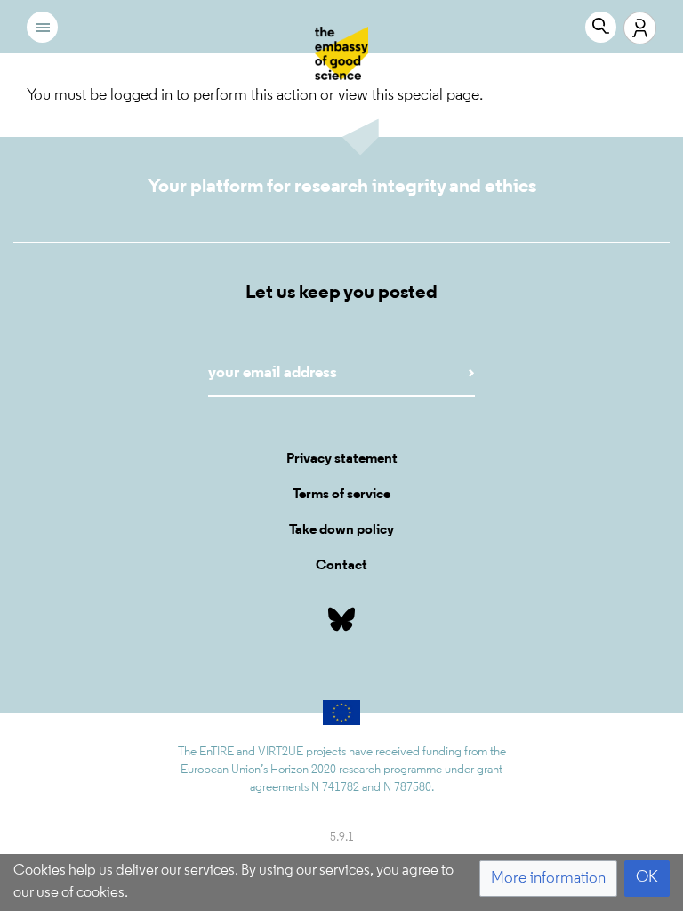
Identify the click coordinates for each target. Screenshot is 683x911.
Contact (341, 566)
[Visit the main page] (341, 53)
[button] (548, 878)
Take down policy (341, 530)
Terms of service (341, 495)
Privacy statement (342, 459)
